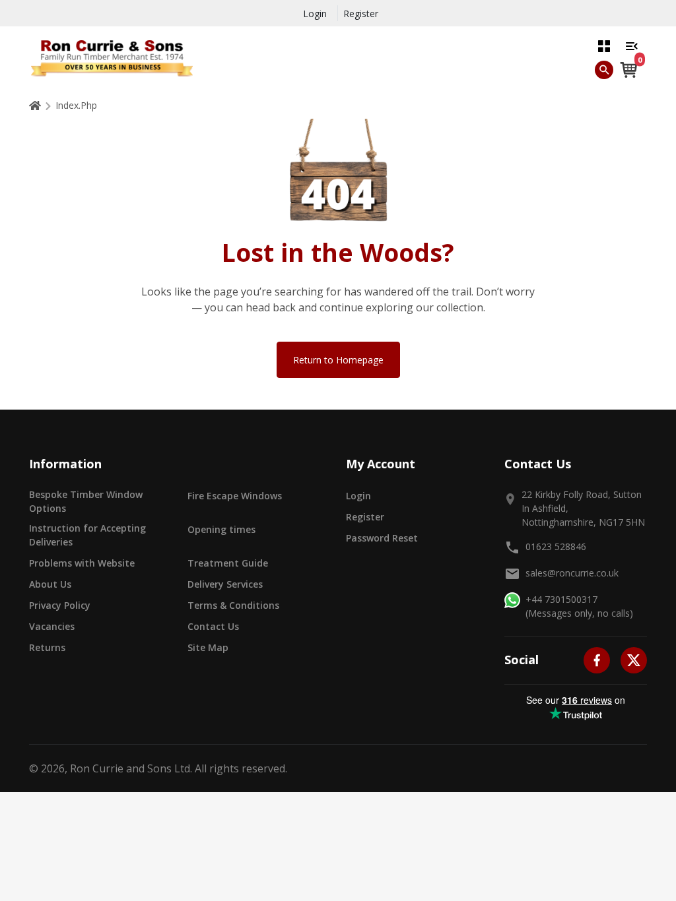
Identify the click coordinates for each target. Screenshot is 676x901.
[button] (604, 45)
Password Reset (382, 538)
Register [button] (365, 517)
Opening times (221, 529)
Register (360, 13)
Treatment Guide (227, 563)
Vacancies (52, 626)
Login (315, 13)
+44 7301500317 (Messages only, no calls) (579, 606)
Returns (47, 647)
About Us (50, 584)
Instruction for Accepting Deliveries (87, 535)
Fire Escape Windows (234, 495)
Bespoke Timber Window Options (86, 501)
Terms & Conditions (233, 605)
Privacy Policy (59, 605)
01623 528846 (555, 546)
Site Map (207, 647)
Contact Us (213, 626)
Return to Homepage (338, 360)
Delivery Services (225, 584)
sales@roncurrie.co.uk (572, 573)
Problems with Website (82, 563)
